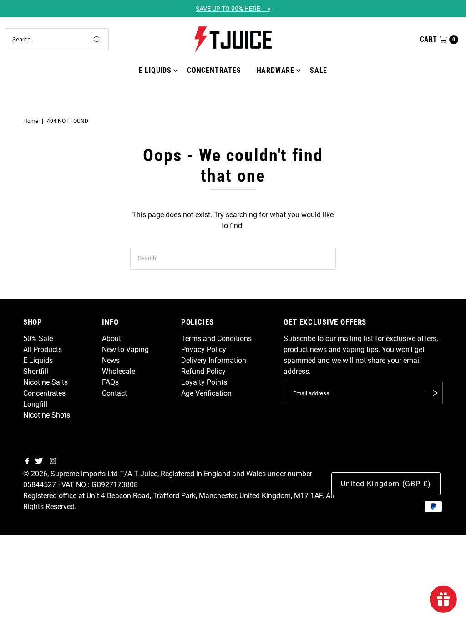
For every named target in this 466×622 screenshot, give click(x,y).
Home (30, 121)
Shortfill (35, 371)
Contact (114, 393)
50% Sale (38, 338)
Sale (318, 70)
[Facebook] (27, 462)
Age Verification (206, 393)
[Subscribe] (431, 393)
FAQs (110, 382)
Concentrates (214, 70)
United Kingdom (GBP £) (386, 483)
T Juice (145, 473)
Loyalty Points (204, 382)
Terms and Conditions (216, 338)
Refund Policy (203, 371)
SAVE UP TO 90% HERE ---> (233, 8)
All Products (42, 349)
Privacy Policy (203, 349)
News (111, 360)
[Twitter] (39, 462)
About (111, 338)
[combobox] (56, 39)
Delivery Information (213, 360)
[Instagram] (53, 462)
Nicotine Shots (46, 415)
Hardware (275, 70)
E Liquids (155, 70)
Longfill (35, 404)
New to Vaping (125, 349)
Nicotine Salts (45, 382)
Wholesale (118, 371)
